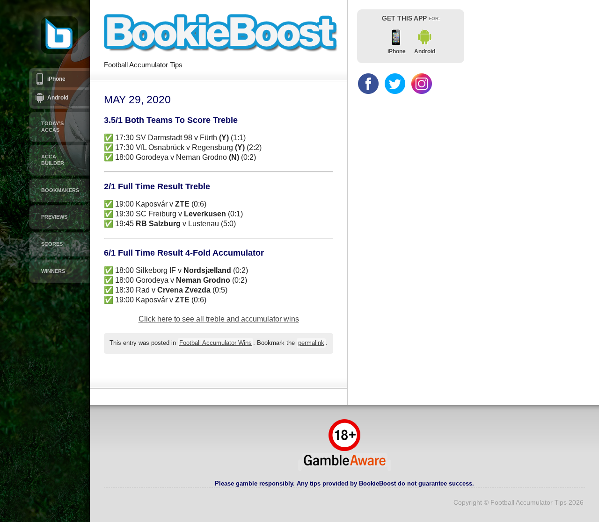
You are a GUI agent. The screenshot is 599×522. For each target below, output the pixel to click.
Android (57, 97)
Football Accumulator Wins (215, 343)
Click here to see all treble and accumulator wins (219, 319)
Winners (53, 271)
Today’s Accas (52, 127)
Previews (54, 217)
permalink (311, 343)
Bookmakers (60, 190)
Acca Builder (52, 160)
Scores (52, 244)
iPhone (56, 79)
